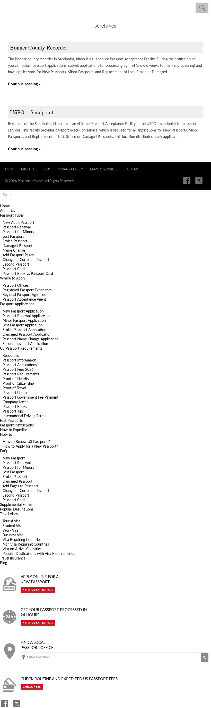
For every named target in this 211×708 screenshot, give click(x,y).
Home (10, 169)
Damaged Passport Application (27, 334)
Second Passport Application (25, 344)
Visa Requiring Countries (22, 540)
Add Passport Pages (18, 255)
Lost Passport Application (23, 325)
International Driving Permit (25, 416)
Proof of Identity (16, 379)
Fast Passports (11, 421)
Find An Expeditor (38, 589)
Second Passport (16, 264)
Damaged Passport (17, 246)
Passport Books (15, 407)
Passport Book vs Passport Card (28, 274)
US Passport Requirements (21, 348)
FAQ (3, 451)
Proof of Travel (14, 388)
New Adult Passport (18, 223)
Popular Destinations (16, 509)
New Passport (14, 458)
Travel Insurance (12, 558)
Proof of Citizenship (18, 383)
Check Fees (32, 686)
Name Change (14, 250)
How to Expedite (13, 430)
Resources (11, 356)
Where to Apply (12, 278)
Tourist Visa (11, 521)
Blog (46, 169)
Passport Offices (15, 285)
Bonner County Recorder (38, 47)
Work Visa (11, 530)
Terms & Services (103, 169)
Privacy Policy (70, 169)
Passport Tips (13, 411)
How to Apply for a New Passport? (30, 446)
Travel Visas (9, 514)
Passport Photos (15, 393)
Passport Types (12, 215)
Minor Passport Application (24, 321)
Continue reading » (24, 84)
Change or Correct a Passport (26, 260)
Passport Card (14, 269)
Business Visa (13, 535)
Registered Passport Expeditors (27, 290)
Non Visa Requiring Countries (26, 544)
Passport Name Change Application (31, 339)
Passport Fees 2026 (18, 370)
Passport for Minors (18, 232)
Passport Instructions (17, 425)
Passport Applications (17, 304)
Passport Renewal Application (26, 316)
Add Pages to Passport (20, 486)
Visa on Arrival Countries (22, 549)
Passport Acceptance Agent (24, 299)
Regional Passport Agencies (24, 295)
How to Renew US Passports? (26, 442)
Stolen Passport (15, 241)
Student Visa (12, 526)
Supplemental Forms (16, 505)
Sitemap (131, 169)
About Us (29, 169)
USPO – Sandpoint (31, 112)
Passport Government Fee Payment (30, 397)
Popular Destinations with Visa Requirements (38, 554)
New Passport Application (23, 311)
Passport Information (19, 360)
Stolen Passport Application (24, 330)
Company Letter (15, 402)
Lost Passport (13, 236)
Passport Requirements (21, 374)
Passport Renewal (17, 227)
